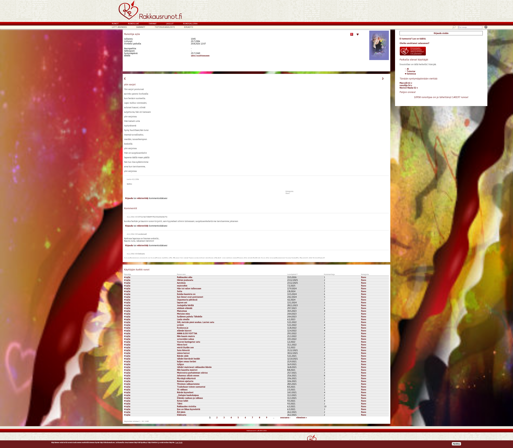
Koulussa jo (182, 328)
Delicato (141, 254)
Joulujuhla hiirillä (185, 305)
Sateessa (411, 73)
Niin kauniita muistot (187, 370)
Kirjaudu (129, 198)
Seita (179, 291)
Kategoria (365, 274)
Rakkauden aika (184, 277)
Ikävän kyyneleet (185, 392)
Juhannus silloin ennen (188, 375)
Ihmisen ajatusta (185, 381)
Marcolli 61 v (406, 83)
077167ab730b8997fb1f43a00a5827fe (152, 217)
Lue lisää (178, 442)
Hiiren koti (182, 344)
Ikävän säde (183, 356)
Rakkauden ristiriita (186, 406)
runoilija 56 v (406, 85)
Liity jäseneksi (119, 27)
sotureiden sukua (185, 339)
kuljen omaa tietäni (186, 361)
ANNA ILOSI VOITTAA (187, 333)
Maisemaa (182, 311)
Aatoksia (181, 283)
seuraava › (285, 417)
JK (407, 69)
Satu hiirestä (183, 350)
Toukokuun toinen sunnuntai (191, 387)
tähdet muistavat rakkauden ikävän (194, 367)
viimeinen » (301, 417)
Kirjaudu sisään (441, 33)
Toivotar (410, 71)
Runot (115, 23)
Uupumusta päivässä (187, 299)
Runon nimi (181, 274)
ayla (128, 277)
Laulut (170, 23)
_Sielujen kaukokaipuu (188, 395)
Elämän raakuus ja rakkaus (190, 398)
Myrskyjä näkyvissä (186, 378)
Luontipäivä (291, 274)
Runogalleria (190, 23)
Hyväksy (456, 444)
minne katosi (183, 353)
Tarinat (153, 23)
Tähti (179, 403)
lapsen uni (182, 302)
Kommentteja (329, 274)
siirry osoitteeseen (200, 55)
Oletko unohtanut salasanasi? (414, 43)
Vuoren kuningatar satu (188, 342)
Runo (288, 193)
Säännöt (140, 27)
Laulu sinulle (183, 319)
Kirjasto (188, 27)
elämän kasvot (184, 330)
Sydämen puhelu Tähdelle (189, 316)
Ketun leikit (182, 401)
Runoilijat (133, 23)
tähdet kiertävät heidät (188, 358)
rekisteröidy (142, 198)
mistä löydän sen (185, 347)
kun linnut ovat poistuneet (190, 297)
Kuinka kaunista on (186, 294)
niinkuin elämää (184, 308)
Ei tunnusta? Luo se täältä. (413, 38)
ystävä (180, 325)
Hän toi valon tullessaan (189, 288)
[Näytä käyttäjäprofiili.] (379, 59)
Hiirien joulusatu (185, 280)
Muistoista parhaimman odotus (192, 373)
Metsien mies (183, 314)
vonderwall (142, 234)
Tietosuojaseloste (165, 27)
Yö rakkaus (182, 389)
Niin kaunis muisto (186, 336)
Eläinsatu (181, 415)
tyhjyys (180, 364)
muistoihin (182, 285)
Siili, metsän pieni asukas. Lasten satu (195, 322)
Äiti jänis (181, 412)
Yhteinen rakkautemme (188, 384)
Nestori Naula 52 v (409, 88)
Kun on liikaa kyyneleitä (188, 409)
